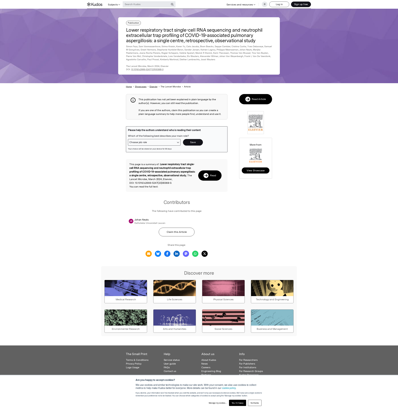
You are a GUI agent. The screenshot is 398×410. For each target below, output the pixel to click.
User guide (170, 363)
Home (129, 86)
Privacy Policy (133, 363)
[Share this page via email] (149, 253)
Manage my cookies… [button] (218, 402)
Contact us (170, 371)
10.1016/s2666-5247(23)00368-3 (147, 69)
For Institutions (247, 367)
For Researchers (248, 359)
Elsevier (153, 86)
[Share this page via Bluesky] (158, 253)
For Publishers (247, 363)
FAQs (167, 367)
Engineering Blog (211, 371)
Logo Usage (132, 367)
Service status (172, 359)
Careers (205, 367)
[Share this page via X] (204, 253)
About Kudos (208, 359)
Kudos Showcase (249, 374)
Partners (206, 374)
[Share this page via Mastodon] (186, 253)
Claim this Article (177, 231)
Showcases (140, 86)
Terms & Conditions (137, 359)
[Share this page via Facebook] (167, 253)
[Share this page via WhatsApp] (195, 253)
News (204, 363)
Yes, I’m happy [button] (237, 402)
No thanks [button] (255, 402)
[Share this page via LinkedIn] (176, 253)
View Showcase (255, 170)
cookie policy (229, 388)
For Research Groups (251, 371)
